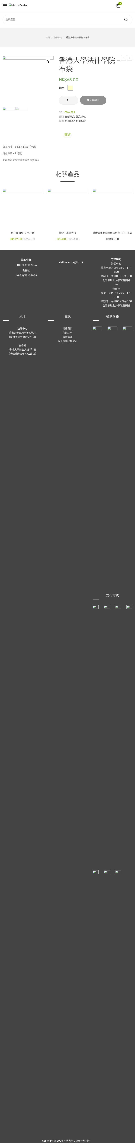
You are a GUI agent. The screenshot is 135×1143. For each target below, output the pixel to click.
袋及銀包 (58, 37)
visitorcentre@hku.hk (71, 262)
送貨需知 (67, 336)
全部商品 (70, 116)
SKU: (61, 112)
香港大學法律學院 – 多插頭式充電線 (123, 58)
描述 (67, 134)
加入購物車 (93, 100)
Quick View (15, 225)
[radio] (70, 87)
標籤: (61, 120)
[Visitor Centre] (18, 5)
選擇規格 (7, 225)
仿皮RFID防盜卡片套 (22, 233)
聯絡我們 (67, 328)
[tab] (67, 134)
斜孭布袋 (70, 120)
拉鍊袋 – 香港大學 (129, 58)
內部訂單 (67, 332)
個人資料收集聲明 (67, 341)
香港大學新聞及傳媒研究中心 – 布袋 (112, 233)
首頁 (48, 37)
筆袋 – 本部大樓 (67, 233)
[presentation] (3, 212)
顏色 (61, 87)
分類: (61, 116)
